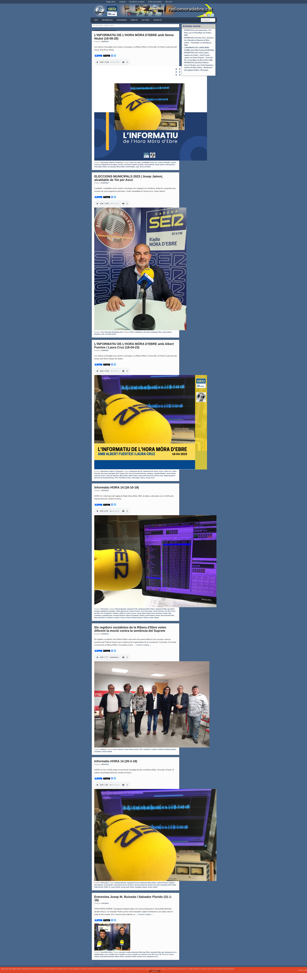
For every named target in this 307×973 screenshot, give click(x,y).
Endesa (122, 473)
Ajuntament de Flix (136, 471)
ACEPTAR (155, 971)
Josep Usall (125, 887)
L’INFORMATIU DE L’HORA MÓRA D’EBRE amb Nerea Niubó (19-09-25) (134, 36)
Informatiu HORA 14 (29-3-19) (115, 761)
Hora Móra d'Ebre (107, 952)
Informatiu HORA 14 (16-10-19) (116, 487)
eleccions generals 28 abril (143, 885)
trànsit (128, 617)
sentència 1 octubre (113, 617)
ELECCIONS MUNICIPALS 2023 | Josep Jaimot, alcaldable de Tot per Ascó (128, 178)
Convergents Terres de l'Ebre (124, 885)
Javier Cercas (131, 613)
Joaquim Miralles (160, 473)
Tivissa (142, 478)
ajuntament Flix (132, 609)
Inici (96, 20)
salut (137, 167)
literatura (159, 613)
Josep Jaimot (159, 164)
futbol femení (98, 887)
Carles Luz (153, 162)
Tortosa (122, 617)
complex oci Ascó (125, 954)
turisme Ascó (141, 956)
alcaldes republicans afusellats (104, 611)
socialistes (98, 751)
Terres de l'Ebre (145, 167)
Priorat (158, 615)
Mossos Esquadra (132, 615)
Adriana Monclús (120, 609)
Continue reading (143, 645)
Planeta (142, 615)
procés (136, 749)
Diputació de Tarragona (109, 164)
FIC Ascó (165, 954)
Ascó (102, 332)
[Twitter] (212, 15)
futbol (174, 885)
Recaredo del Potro (167, 615)
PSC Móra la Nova (125, 478)
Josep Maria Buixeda (107, 956)
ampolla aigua (99, 954)
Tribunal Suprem (136, 617)
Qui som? (169, 2)
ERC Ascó (155, 954)
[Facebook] (208, 15)
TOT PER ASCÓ (110, 334)
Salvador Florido (130, 956)
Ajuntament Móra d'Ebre (146, 609)
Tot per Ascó (150, 478)
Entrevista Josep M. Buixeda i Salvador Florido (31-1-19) (133, 898)
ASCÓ (132, 332)
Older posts (97, 964)
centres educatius (164, 162)
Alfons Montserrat (122, 611)
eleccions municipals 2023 (152, 332)
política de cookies (206, 969)
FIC (160, 954)
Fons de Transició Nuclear (137, 473)
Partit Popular (130, 167)
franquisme (108, 613)
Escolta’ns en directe (137, 2)
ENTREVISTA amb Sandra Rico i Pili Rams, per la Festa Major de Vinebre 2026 (197, 32)
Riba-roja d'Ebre (99, 617)
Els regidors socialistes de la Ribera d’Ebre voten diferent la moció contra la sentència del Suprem (130, 629)
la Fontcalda (112, 167)
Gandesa (134, 164)
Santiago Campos (141, 887)
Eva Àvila (127, 164)
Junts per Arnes (99, 475)
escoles (120, 164)
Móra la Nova (133, 475)
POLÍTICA (97, 334)
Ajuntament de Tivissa (150, 471)
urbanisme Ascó (152, 956)
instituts (141, 164)
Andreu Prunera (134, 611)
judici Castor (151, 613)
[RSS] (205, 15)
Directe (134, 20)
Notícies (112, 162)
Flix (127, 473)
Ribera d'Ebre (119, 956)
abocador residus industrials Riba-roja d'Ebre (134, 952)
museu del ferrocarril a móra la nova (150, 475)
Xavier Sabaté (154, 617)
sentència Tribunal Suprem (167, 749)
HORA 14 (122, 613)
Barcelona (148, 611)
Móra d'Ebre (121, 167)
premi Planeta (150, 615)
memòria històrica (119, 615)
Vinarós (145, 617)
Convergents (108, 885)
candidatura (138, 332)
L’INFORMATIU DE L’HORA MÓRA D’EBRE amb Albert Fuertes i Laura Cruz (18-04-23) (134, 345)
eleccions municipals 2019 (162, 885)
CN (166, 611)
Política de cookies (155, 2)
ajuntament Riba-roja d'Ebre (165, 609)
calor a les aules (135, 162)
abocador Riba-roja (157, 952)
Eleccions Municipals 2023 (114, 332)
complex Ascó (114, 954)
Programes (122, 20)
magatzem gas (107, 615)
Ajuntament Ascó (133, 883)
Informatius (107, 20)
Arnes (161, 471)
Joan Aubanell (149, 164)
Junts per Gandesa (112, 475)
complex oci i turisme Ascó (141, 954)
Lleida (165, 613)
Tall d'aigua (135, 478)
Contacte (122, 2)
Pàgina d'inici (110, 2)
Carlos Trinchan (158, 611)
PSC (103, 334)
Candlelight (145, 162)
